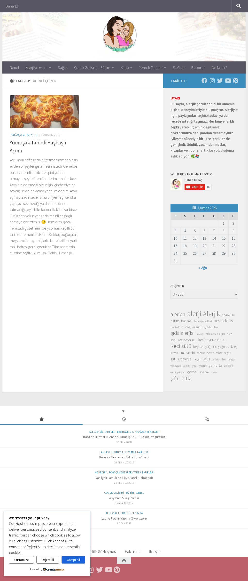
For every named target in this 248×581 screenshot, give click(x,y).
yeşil (194, 365)
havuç (199, 333)
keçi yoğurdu (220, 347)
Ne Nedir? (219, 67)
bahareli (186, 321)
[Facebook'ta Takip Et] (204, 80)
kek (229, 333)
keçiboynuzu (187, 339)
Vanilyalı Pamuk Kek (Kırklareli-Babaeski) (124, 478)
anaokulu (228, 315)
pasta (210, 353)
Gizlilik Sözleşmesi (101, 551)
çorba (192, 371)
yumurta (215, 365)
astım (174, 320)
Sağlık (62, 67)
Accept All (73, 560)
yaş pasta (175, 365)
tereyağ (232, 359)
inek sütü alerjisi (215, 333)
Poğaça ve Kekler (24, 135)
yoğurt (203, 365)
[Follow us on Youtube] (228, 80)
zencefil (228, 365)
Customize (21, 560)
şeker (214, 372)
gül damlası (211, 327)
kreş (234, 346)
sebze (219, 353)
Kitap (125, 67)
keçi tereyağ (201, 346)
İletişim (155, 551)
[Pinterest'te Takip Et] (235, 80)
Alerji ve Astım (36, 67)
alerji (194, 314)
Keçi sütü (180, 346)
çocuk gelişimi (177, 372)
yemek (186, 365)
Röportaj (198, 67)
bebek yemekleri (203, 321)
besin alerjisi (223, 320)
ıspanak (204, 372)
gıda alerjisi (182, 333)
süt (172, 359)
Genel (14, 67)
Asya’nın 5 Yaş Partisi (124, 498)
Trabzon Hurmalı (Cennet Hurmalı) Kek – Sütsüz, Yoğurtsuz (124, 437)
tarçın (197, 359)
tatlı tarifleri (219, 359)
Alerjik (211, 314)
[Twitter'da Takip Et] (220, 80)
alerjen (177, 314)
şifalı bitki (181, 378)
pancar (201, 353)
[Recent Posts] (124, 419)
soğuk (227, 353)
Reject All (48, 560)
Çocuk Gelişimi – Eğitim (92, 67)
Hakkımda (132, 551)
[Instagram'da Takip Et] (212, 80)
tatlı (206, 359)
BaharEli (12, 6)
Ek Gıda (179, 67)
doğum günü (194, 327)
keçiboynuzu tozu (211, 339)
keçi (173, 340)
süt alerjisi (184, 359)
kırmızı (174, 353)
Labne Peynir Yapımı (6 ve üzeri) (124, 518)
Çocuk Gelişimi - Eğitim (119, 492)
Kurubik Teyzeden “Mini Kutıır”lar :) (124, 457)
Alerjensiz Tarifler (102, 431)
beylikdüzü (177, 327)
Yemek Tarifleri (151, 67)
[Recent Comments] (206, 419)
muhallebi (188, 352)
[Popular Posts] (41, 419)
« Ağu (203, 267)
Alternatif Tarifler (118, 513)
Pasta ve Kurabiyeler (113, 452)
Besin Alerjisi (125, 431)
